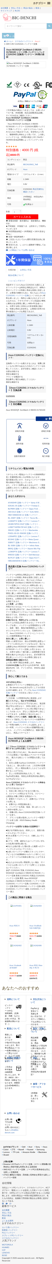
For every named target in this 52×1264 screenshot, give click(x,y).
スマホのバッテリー (23, 41)
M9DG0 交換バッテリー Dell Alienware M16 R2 (26, 555)
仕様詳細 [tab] (12, 270)
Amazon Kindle (29, 1152)
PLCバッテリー (8, 1233)
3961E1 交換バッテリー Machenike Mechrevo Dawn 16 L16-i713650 (26, 530)
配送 (37, 8)
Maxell (21, 1149)
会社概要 (4, 8)
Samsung (41, 1149)
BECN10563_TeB (30, 164)
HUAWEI (5, 1247)
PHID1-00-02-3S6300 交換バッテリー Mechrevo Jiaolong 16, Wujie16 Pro (26, 533)
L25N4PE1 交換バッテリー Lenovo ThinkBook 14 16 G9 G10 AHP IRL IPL (26, 536)
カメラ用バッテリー (10, 1227)
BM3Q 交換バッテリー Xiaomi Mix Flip (24, 549)
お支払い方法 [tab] (25, 270)
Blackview (42, 1152)
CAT (4, 1250)
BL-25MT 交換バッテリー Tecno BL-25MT (25, 518)
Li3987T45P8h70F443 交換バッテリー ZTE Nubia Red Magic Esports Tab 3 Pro (26, 527)
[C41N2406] (36, 954)
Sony (38, 1147)
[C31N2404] (36, 914)
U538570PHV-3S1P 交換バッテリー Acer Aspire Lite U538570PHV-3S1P (26, 524)
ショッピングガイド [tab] (16, 281)
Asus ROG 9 (14, 926)
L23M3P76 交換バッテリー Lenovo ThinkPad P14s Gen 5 (26, 552)
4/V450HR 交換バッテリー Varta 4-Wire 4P (26, 503)
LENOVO (6, 1253)
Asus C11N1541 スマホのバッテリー (28, 722)
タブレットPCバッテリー (12, 1235)
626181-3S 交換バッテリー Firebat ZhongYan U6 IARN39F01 (26, 506)
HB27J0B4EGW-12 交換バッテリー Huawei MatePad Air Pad (26, 515)
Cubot (5, 1149)
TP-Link (16, 1152)
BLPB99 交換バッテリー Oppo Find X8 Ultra (26, 509)
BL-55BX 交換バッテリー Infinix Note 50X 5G (26, 545)
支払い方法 (15, 8)
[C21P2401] (16, 914)
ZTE (13, 1149)
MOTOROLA (7, 1245)
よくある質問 (7, 1221)
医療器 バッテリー (9, 1230)
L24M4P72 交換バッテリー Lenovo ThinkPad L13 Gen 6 (26, 521)
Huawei (30, 1149)
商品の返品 (28, 8)
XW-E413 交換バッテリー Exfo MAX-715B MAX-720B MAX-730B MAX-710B (26, 512)
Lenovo (6, 1152)
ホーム (9, 41)
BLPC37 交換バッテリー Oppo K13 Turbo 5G (26, 558)
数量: (8, 212)
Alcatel (6, 1155)
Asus (37, 41)
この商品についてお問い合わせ (21, 250)
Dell (23, 1147)
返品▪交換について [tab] (16, 275)
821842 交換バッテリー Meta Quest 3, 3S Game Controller (26, 539)
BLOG (17, 11)
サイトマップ (6, 11)
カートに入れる (22, 216)
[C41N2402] (16, 954)
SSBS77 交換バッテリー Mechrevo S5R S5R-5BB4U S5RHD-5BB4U (26, 542)
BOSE (4, 1255)
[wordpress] (3, 1203)
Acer (30, 1147)
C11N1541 (10, 396)
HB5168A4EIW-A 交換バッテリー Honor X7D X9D (26, 561)
